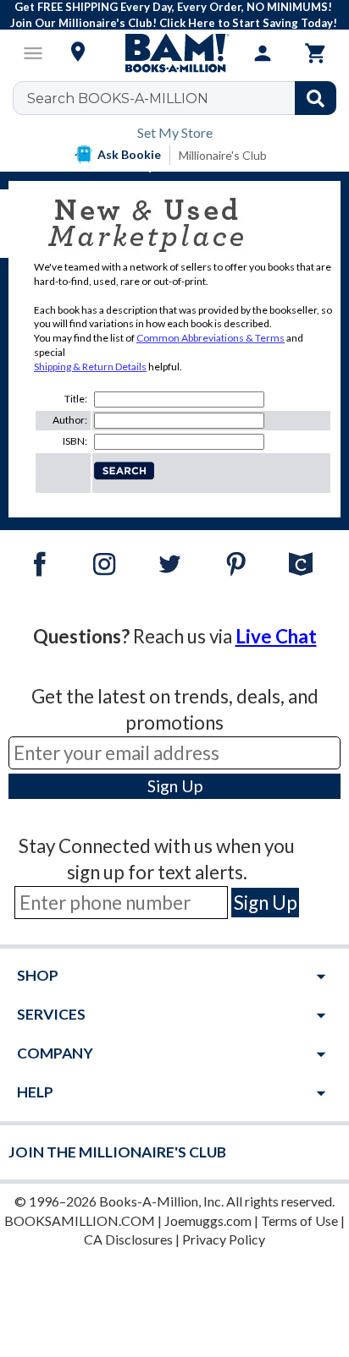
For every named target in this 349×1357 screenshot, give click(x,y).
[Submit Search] (315, 98)
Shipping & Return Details (90, 366)
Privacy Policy (223, 1239)
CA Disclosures (128, 1239)
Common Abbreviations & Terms (210, 337)
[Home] (174, 53)
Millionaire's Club (223, 155)
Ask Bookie (129, 154)
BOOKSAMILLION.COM (79, 1220)
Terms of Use (299, 1220)
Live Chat (276, 636)
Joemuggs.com (208, 1220)
